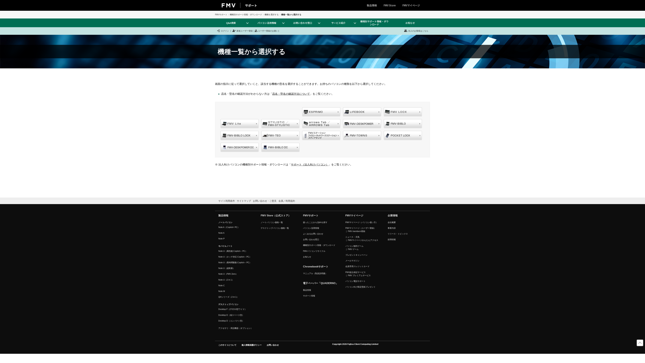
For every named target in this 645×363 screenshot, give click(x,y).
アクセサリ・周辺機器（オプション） (235, 328)
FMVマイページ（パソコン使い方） (361, 222)
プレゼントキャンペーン (356, 255)
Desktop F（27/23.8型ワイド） (232, 309)
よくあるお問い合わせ (313, 234)
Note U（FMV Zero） (228, 274)
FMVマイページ (411, 5)
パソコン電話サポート (355, 281)
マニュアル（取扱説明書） (315, 273)
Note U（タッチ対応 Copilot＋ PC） (234, 257)
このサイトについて (227, 345)
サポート (251, 5)
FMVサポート (221, 14)
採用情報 (392, 239)
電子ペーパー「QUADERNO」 (320, 283)
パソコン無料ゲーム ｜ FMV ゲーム (354, 247)
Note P (221, 239)
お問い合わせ (273, 345)
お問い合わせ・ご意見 (264, 201)
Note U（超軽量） (226, 268)
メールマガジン (352, 261)
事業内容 (392, 228)
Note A (221, 233)
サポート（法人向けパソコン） (310, 164)
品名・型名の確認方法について (291, 93)
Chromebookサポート (315, 266)
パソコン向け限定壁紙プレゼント (360, 287)
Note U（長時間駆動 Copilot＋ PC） (234, 262)
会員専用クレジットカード (357, 266)
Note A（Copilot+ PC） (229, 227)
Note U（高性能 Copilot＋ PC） (232, 251)
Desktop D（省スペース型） (231, 315)
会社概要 (392, 222)
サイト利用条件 (226, 201)
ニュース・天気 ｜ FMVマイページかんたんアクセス (361, 238)
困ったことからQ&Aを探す (315, 222)
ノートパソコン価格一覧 (272, 222)
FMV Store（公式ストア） (276, 215)
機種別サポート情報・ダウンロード (246, 14)
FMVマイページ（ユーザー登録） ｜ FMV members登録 (360, 229)
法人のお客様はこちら (418, 31)
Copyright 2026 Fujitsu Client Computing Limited (355, 344)
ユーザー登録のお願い (268, 31)
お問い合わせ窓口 (311, 239)
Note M (221, 291)
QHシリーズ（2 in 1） (228, 297)
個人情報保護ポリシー (252, 345)
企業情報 (393, 215)
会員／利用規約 (286, 201)
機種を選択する (272, 14)
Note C (221, 285)
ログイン (225, 31)
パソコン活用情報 (311, 228)
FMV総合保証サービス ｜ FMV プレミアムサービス (358, 274)
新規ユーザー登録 (244, 31)
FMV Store (390, 5)
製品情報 (372, 5)
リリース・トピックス (398, 234)
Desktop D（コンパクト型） (231, 321)
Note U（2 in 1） (226, 280)
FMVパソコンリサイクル (314, 251)
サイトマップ (244, 201)
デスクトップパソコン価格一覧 (275, 228)
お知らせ (410, 23)
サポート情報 (309, 296)
